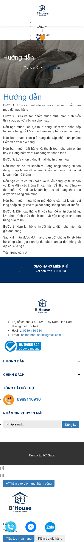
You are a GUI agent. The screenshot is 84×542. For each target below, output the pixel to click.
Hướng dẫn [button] (14, 361)
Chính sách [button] (14, 374)
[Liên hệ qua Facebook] (30, 526)
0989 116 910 (32, 330)
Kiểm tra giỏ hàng (50, 538)
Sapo (51, 455)
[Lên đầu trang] (73, 527)
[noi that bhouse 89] (42, 10)
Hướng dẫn (22, 96)
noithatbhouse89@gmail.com (41, 335)
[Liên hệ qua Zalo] (50, 527)
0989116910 (29, 399)
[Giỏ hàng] (39, 40)
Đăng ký (70, 424)
